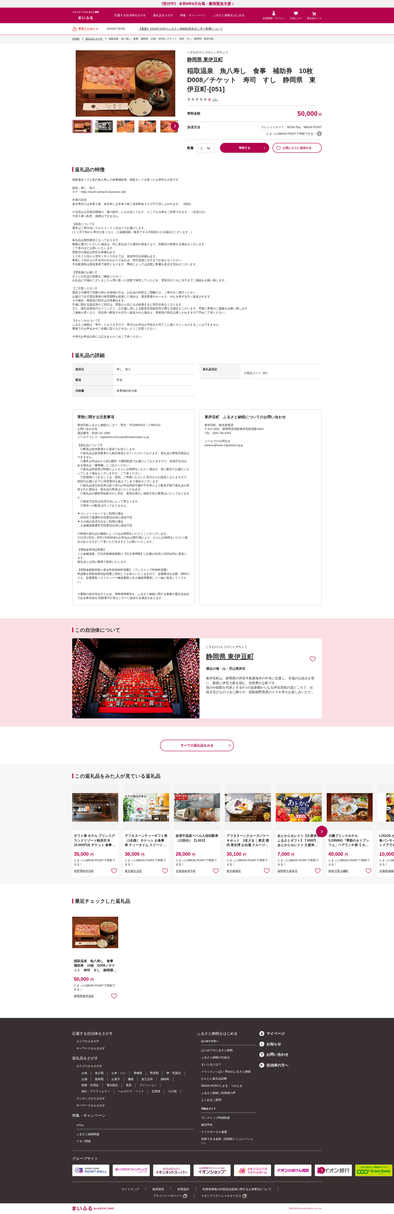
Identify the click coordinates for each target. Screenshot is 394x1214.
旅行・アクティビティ (95, 1091)
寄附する (244, 147)
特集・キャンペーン (193, 15)
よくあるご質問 (211, 1099)
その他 (172, 1091)
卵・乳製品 (173, 1073)
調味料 (165, 1079)
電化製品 (112, 1085)
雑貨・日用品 (90, 1085)
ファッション (148, 1085)
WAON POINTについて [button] (319, 133)
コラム (80, 1125)
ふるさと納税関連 (87, 1134)
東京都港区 (234, 871)
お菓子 (115, 1079)
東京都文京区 (133, 871)
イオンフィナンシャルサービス (221, 1195)
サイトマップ (130, 1189)
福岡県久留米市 (287, 871)
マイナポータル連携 (214, 1132)
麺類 (131, 1079)
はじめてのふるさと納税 (217, 1050)
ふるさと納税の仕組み (215, 1057)
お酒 (84, 1079)
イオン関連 (83, 1141)
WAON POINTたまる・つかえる (221, 1085)
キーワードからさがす (90, 1048)
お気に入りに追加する (297, 147)
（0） (215, 99)
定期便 (156, 1091)
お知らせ (273, 1044)
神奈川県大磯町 (338, 871)
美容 (129, 1085)
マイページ (275, 1033)
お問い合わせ (277, 1054)
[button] (175, 126)
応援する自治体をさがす (130, 15)
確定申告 (207, 1124)
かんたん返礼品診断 (214, 1078)
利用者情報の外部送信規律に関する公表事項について (237, 1189)
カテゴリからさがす (89, 1066)
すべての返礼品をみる (197, 745)
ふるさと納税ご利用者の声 (218, 1093)
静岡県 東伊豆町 (205, 59)
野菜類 (154, 1073)
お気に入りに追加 (313, 659)
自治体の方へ (277, 1065)
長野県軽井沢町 (84, 871)
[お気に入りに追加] (313, 659)
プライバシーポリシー (167, 1195)
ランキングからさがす (90, 1098)
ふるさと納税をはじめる (229, 15)
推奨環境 (158, 1189)
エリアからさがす (87, 1041)
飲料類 (99, 1079)
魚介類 (99, 1073)
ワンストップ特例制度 (215, 1117)
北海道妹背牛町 (186, 871)
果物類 (138, 1073)
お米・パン (118, 1073)
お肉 (84, 1073)
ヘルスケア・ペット (131, 1091)
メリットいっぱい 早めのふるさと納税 (226, 1071)
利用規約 (183, 1189)
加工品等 (147, 1079)
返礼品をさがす (163, 15)
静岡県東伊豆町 (84, 996)
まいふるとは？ (211, 1064)
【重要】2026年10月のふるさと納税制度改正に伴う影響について (180, 28)
